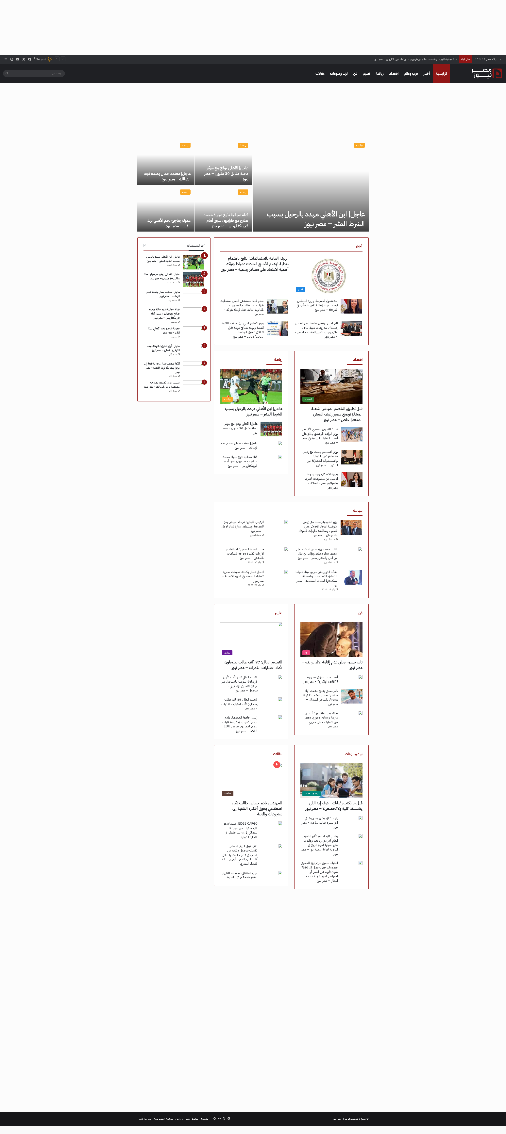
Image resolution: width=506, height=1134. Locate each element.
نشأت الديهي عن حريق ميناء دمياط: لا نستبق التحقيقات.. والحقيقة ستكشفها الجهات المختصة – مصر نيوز (316, 579)
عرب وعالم (411, 73)
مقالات (320, 73)
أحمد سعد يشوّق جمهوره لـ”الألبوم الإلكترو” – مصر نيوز (321, 679)
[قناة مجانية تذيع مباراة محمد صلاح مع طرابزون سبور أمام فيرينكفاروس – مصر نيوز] (223, 209)
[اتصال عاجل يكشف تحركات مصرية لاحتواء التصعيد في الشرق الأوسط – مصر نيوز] (286, 572)
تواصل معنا (192, 1119)
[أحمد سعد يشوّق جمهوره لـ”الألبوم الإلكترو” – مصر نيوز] (361, 677)
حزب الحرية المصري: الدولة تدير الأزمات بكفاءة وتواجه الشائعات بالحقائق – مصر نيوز (245, 553)
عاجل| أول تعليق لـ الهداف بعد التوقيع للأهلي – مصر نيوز (163, 348)
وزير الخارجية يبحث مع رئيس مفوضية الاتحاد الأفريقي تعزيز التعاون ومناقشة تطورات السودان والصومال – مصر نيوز (318, 529)
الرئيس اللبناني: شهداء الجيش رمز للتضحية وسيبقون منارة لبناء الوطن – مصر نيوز (242, 526)
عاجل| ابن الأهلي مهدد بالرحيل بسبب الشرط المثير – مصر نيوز (316, 219)
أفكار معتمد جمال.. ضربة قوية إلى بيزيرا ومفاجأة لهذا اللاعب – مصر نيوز (162, 368)
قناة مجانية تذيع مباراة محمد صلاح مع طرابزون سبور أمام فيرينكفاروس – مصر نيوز (226, 220)
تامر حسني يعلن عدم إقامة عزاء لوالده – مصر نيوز (332, 665)
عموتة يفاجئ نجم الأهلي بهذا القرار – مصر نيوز (434, 59)
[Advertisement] (253, 27)
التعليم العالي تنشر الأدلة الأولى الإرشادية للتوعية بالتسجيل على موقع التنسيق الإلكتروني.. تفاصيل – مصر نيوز (239, 684)
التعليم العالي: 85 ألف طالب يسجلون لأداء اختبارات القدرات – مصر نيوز (239, 704)
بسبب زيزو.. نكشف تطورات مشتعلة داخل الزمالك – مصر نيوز (162, 385)
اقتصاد (393, 73)
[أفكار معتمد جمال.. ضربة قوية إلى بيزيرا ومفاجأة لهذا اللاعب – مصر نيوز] (193, 369)
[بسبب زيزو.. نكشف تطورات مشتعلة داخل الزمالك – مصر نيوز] (193, 388)
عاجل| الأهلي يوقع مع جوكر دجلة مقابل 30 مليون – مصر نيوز (226, 173)
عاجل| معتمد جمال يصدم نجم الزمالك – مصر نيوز (167, 176)
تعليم (366, 73)
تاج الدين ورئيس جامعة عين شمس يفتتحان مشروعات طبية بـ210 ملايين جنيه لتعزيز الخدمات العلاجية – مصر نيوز (316, 330)
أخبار (427, 73)
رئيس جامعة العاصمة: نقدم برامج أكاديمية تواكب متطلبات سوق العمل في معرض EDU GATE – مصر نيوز (240, 724)
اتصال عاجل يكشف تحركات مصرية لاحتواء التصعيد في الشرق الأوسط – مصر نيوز (243, 576)
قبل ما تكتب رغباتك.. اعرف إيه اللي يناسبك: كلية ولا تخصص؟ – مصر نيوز (334, 805)
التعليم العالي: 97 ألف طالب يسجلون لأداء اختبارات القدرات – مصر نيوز (253, 665)
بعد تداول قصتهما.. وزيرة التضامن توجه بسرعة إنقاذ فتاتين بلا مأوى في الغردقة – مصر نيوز (317, 305)
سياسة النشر (144, 1119)
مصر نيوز (337, 1119)
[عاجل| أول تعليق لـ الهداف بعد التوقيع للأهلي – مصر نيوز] (193, 351)
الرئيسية (441, 73)
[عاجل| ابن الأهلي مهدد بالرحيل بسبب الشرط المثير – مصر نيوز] (311, 185)
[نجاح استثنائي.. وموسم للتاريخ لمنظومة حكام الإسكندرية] (280, 873)
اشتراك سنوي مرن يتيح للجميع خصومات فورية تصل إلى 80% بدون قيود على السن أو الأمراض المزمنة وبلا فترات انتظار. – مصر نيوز (319, 872)
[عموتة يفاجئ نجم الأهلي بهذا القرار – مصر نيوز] (165, 209)
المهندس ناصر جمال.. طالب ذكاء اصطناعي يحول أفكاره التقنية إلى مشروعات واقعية (257, 808)
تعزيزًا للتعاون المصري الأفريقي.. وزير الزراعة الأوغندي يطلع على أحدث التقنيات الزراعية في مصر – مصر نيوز (319, 436)
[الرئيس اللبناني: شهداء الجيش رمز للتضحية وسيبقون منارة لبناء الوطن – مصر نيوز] (286, 522)
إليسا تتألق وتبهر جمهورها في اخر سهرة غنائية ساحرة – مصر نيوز (320, 822)
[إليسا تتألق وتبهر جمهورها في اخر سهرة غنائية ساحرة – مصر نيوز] (361, 818)
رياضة (380, 73)
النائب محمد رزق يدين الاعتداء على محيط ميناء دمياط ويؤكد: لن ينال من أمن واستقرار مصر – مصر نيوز (317, 553)
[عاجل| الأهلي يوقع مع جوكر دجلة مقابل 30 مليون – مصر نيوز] (223, 162)
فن (355, 73)
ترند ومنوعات (339, 73)
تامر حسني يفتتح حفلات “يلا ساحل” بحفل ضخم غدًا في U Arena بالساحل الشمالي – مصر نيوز (320, 697)
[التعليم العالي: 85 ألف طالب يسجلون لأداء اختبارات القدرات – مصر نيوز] (280, 699)
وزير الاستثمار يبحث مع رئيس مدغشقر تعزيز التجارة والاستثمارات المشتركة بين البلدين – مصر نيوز (320, 458)
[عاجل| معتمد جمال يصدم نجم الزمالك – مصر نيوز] (165, 162)
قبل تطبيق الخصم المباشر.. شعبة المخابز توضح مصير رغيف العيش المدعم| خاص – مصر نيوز (337, 414)
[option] (253, 185)
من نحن (179, 1119)
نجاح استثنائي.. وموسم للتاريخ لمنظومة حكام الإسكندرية (240, 875)
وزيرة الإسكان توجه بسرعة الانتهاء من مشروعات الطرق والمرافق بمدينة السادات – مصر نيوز (321, 481)
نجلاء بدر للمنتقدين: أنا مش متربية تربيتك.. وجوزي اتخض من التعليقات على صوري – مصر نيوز (321, 720)
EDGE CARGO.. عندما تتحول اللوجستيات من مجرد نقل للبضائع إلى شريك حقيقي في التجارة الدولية (240, 830)
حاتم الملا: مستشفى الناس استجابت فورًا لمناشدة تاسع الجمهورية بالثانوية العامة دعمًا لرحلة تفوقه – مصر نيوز (242, 307)
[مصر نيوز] (487, 73)
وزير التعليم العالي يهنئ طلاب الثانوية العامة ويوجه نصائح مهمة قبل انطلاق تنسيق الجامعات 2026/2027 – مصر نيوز (243, 330)
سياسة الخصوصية (163, 1119)
